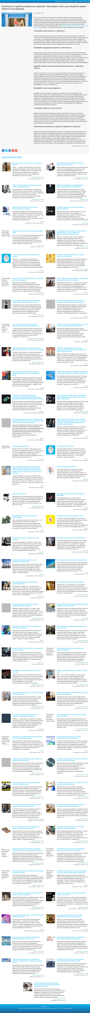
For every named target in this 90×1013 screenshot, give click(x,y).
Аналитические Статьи (12, 157)
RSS (88, 1)
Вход (71, 1008)
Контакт (80, 1)
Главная (76, 1)
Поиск (85, 1)
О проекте (66, 1008)
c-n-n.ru (86, 145)
